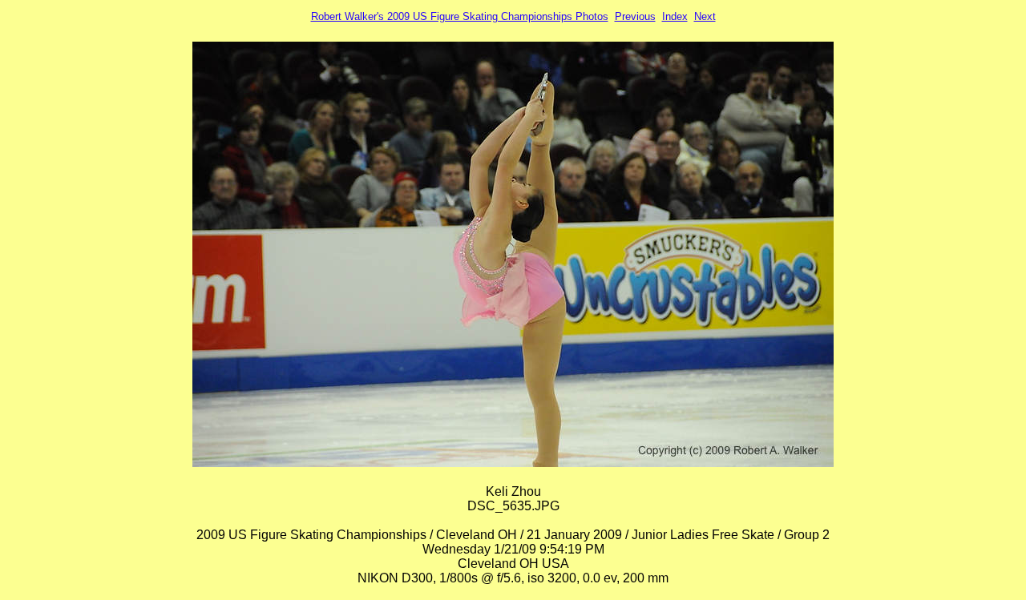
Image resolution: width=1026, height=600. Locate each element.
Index (675, 16)
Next (705, 16)
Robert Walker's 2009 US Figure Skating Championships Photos (459, 16)
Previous (635, 16)
